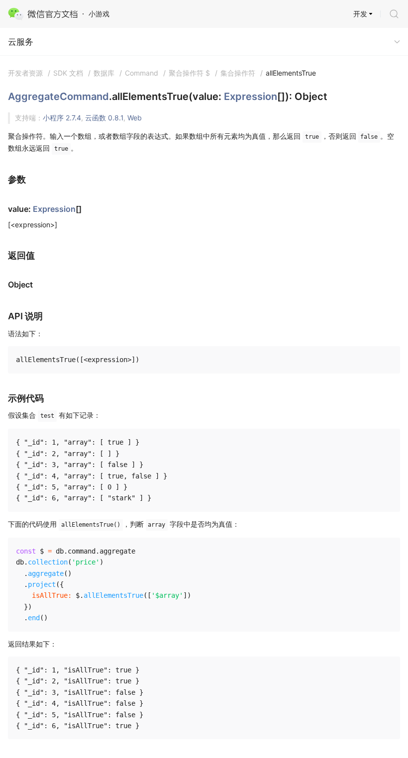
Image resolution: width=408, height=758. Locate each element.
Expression (250, 96)
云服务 (20, 42)
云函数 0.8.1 (104, 117)
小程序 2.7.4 (62, 117)
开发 (360, 13)
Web (134, 117)
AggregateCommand (58, 96)
